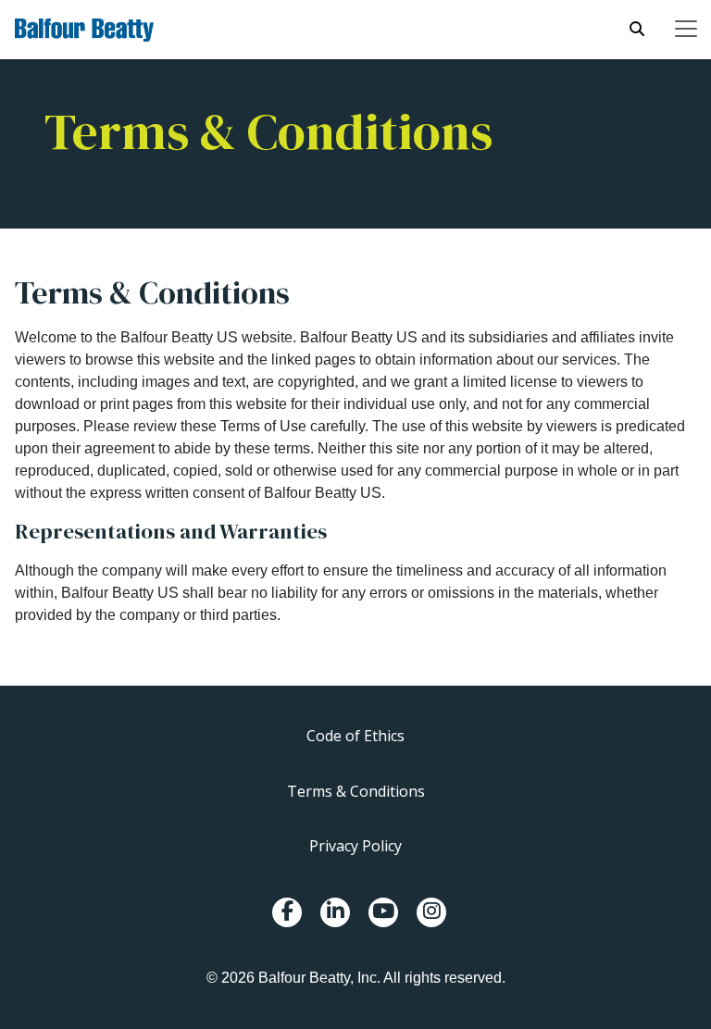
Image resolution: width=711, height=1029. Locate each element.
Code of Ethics (355, 735)
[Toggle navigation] (686, 29)
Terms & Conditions (356, 791)
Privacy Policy (355, 846)
